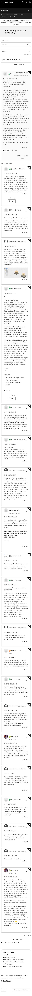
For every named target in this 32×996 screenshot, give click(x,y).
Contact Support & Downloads (14, 959)
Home (2, 14)
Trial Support (9, 964)
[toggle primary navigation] (3, 2)
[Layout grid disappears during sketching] (26, 64)
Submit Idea (6, 981)
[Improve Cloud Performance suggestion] (30, 64)
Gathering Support (21, 218)
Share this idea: (6, 943)
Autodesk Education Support (14, 962)
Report (26, 147)
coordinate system (10, 142)
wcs (27, 142)
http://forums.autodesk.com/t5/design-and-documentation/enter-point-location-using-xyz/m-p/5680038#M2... (15, 534)
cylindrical (19, 382)
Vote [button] (7, 150)
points (21, 142)
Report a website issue (21, 990)
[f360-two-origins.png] (16, 273)
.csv (8, 380)
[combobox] (16, 44)
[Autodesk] (9, 2)
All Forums (8, 955)
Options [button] (26, 55)
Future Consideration (21, 76)
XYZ (6, 145)
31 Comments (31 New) (22, 157)
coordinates (10, 382)
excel (8, 385)
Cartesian (14, 380)
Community (4, 10)
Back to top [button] (3, 989)
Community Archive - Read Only (14, 14)
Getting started (10, 957)
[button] (26, 170)
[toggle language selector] (23, 2)
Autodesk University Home (13, 966)
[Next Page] (30, 935)
